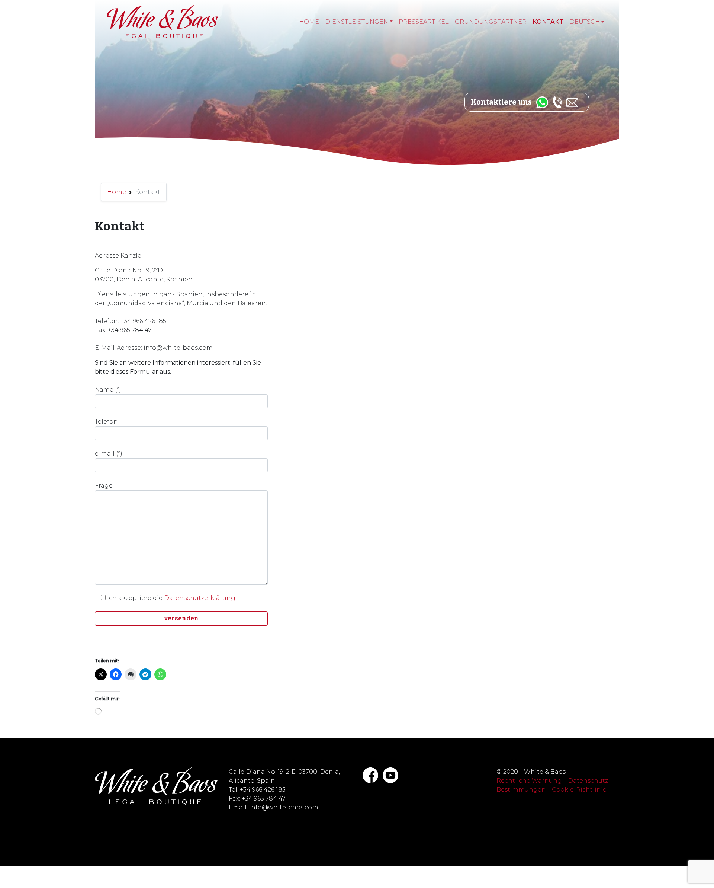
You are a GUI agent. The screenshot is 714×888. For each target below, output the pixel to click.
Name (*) (108, 389)
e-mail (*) (108, 453)
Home (309, 21)
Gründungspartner (491, 21)
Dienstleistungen (356, 21)
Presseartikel (424, 21)
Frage (104, 485)
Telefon (106, 421)
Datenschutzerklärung (199, 597)
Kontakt (548, 21)
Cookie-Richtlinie (579, 789)
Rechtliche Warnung (529, 780)
